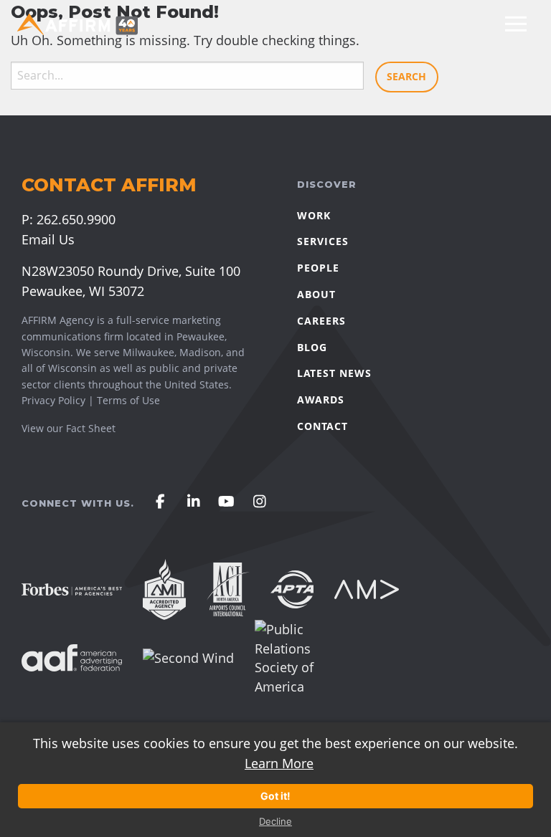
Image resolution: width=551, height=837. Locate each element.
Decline (275, 821)
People (318, 267)
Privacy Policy (53, 400)
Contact (322, 426)
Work (314, 215)
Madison (200, 352)
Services (323, 241)
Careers (321, 320)
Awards (320, 399)
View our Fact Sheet (70, 428)
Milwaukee (148, 352)
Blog (312, 347)
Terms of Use (128, 400)
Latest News (334, 373)
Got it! (275, 796)
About (316, 294)
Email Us (48, 239)
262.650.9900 (76, 219)
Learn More (279, 763)
